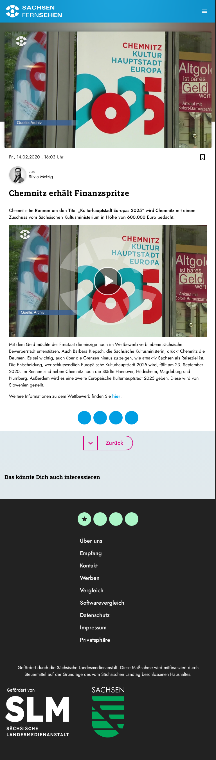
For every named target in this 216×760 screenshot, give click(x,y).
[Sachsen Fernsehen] (34, 11)
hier (116, 396)
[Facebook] (100, 519)
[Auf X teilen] (100, 417)
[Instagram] (116, 519)
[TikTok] (131, 519)
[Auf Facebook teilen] (84, 417)
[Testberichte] (84, 519)
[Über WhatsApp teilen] (116, 417)
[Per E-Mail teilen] (131, 417)
